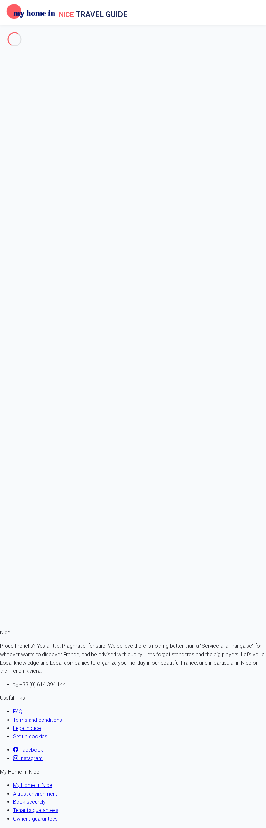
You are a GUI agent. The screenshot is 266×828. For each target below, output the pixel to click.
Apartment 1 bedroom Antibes (30, 584)
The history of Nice (21, 37)
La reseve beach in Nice (40, 125)
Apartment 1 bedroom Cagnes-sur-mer (39, 406)
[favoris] (4, 382)
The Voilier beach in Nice (41, 109)
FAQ (17, 711)
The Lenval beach (33, 117)
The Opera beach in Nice (41, 134)
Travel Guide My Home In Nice (47, 172)
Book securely (29, 802)
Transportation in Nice (25, 70)
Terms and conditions (37, 720)
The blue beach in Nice (38, 150)
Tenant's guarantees (35, 810)
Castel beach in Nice (36, 142)
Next (30, 366)
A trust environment (35, 794)
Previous (11, 366)
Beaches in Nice (18, 79)
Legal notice (27, 728)
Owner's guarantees (35, 819)
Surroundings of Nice (23, 54)
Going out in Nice (19, 45)
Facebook (30, 750)
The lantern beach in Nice (41, 92)
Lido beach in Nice (34, 100)
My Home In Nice (32, 785)
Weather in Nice (18, 62)
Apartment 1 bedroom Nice (27, 495)
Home (20, 164)
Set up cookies (30, 736)
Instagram (30, 758)
